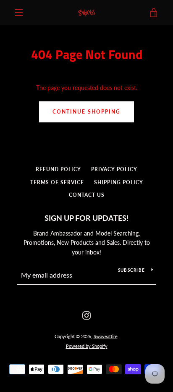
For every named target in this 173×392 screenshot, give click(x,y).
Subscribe (131, 270)
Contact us (87, 195)
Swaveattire (106, 336)
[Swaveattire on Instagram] (86, 314)
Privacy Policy (114, 169)
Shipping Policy (118, 182)
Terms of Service (57, 182)
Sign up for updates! (86, 217)
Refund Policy (58, 169)
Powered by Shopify (86, 346)
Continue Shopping (86, 112)
